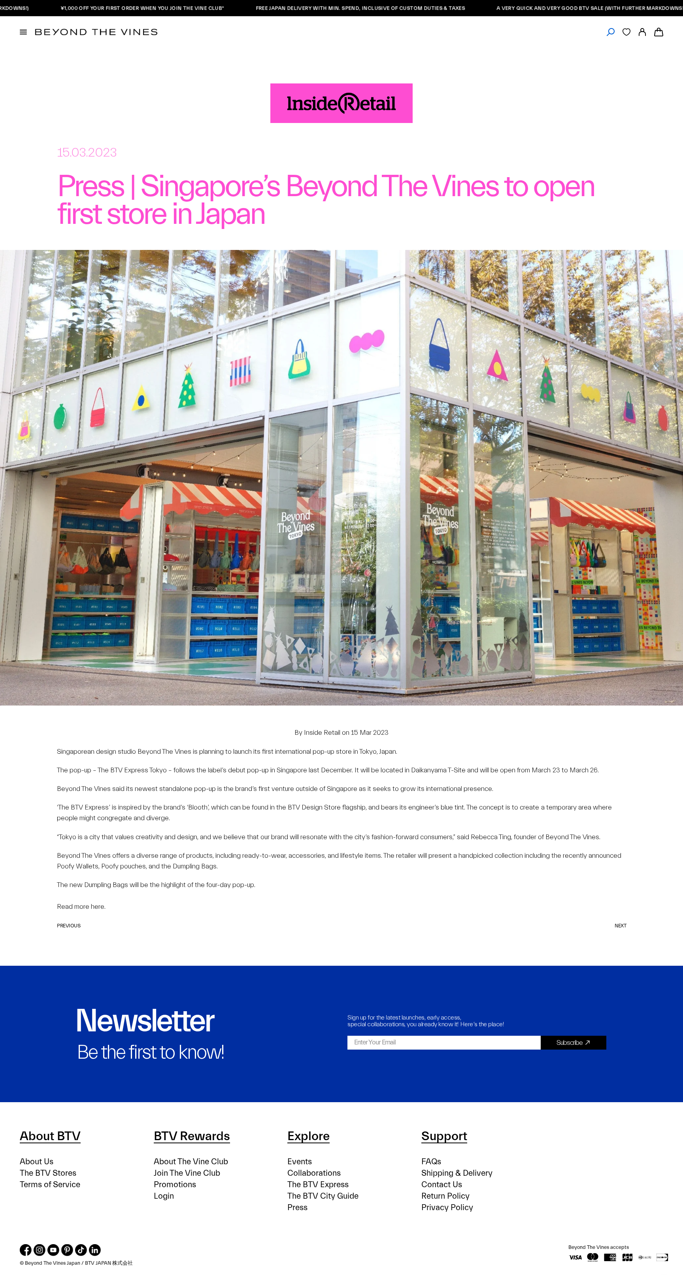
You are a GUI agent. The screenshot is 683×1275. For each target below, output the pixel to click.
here (97, 906)
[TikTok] (81, 1250)
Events (299, 1161)
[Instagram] (39, 1250)
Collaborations (314, 1173)
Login (164, 1196)
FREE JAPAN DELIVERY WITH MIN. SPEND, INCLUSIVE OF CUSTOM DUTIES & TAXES (323, 8)
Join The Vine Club (187, 1173)
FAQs (431, 1161)
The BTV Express (318, 1184)
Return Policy (445, 1196)
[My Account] (642, 32)
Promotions (175, 1184)
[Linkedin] (95, 1250)
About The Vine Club (191, 1161)
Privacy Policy (447, 1207)
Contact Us (441, 1184)
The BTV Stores (48, 1173)
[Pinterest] (67, 1250)
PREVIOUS (68, 926)
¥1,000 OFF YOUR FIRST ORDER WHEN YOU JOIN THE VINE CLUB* (105, 8)
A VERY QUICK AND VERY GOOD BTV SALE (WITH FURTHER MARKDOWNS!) (553, 8)
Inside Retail (322, 732)
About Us (36, 1161)
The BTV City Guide (322, 1196)
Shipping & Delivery (456, 1173)
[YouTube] (53, 1250)
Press (297, 1207)
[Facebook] (26, 1250)
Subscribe (570, 1042)
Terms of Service (50, 1184)
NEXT (620, 926)
